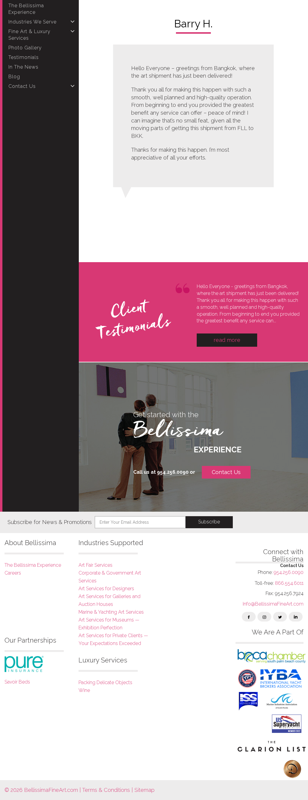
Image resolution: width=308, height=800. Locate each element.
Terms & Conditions (106, 790)
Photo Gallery (25, 48)
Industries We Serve (32, 22)
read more (227, 340)
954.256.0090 (173, 472)
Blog (14, 76)
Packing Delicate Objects (105, 682)
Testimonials (23, 57)
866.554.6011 (289, 583)
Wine (84, 690)
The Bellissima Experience (26, 9)
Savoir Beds (17, 682)
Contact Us (22, 86)
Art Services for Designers (106, 588)
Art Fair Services (95, 565)
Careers (13, 573)
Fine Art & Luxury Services (29, 35)
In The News (23, 67)
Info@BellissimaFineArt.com (273, 604)
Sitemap (144, 790)
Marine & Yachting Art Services (111, 612)
